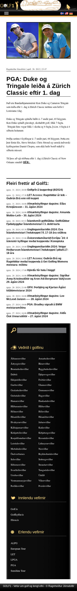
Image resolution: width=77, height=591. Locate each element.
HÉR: (26, 162)
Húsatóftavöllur (46, 416)
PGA (13, 565)
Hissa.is (15, 520)
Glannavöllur (45, 384)
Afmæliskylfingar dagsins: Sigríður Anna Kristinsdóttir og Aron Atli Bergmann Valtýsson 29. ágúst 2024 (38, 278)
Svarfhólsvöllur (18, 470)
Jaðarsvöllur (44, 422)
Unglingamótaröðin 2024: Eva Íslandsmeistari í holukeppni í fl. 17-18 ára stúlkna (36, 231)
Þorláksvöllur (17, 485)
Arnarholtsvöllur (46, 358)
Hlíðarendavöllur (19, 406)
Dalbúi (14, 374)
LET (13, 554)
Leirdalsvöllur (18, 443)
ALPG (14, 543)
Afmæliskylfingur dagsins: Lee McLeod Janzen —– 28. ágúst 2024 (35, 297)
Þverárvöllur (44, 485)
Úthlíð (41, 475)
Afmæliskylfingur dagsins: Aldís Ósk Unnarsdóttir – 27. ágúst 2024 (36, 315)
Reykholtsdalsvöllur (48, 453)
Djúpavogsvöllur (46, 374)
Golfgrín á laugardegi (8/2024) (45, 189)
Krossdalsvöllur (46, 438)
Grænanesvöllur (46, 390)
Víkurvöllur (44, 480)
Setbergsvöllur (45, 459)
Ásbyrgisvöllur (18, 363)
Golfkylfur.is (17, 514)
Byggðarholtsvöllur (48, 369)
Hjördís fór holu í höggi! (41, 270)
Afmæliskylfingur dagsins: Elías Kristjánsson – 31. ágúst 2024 (36, 205)
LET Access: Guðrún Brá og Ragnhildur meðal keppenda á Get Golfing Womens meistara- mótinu (37, 261)
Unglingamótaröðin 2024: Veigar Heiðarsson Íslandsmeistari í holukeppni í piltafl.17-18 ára (37, 250)
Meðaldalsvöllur (19, 448)
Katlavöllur (44, 427)
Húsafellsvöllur (18, 416)
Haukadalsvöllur (46, 401)
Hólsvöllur (43, 411)
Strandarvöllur (45, 464)
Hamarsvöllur (17, 401)
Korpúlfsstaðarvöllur (21, 438)
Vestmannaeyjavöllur (21, 480)
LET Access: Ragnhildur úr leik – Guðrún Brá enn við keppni (36, 197)
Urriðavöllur (17, 475)
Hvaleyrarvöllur (19, 422)
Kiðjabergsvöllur (46, 432)
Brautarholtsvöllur (20, 369)
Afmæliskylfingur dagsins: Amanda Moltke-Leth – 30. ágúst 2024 (38, 214)
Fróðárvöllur (44, 379)
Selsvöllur (16, 459)
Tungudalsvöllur (46, 470)
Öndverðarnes (18, 453)
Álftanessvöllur (18, 358)
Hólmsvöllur (17, 411)
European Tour (18, 548)
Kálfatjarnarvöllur (19, 427)
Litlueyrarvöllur (46, 443)
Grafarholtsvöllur (19, 390)
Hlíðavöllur (44, 406)
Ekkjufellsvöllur (19, 379)
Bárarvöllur (44, 363)
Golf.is (14, 509)
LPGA (14, 559)
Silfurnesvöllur (18, 464)
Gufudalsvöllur (18, 395)
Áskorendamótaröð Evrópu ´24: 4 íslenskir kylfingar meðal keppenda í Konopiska (37, 240)
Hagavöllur (44, 395)
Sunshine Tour (18, 570)
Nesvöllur (43, 448)
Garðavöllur (17, 384)
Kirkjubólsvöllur (19, 432)
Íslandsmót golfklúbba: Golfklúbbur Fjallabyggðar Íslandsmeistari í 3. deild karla (38, 222)
